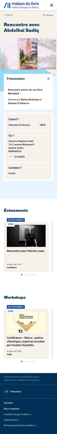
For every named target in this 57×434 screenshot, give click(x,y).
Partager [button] (49, 15)
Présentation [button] (16, 79)
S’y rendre (19, 156)
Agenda (9, 15)
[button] (21, 274)
